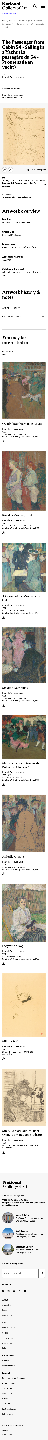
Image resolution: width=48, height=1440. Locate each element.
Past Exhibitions (9, 1408)
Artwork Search (9, 1383)
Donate (5, 1360)
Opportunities (8, 1365)
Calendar (6, 1332)
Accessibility (8, 1343)
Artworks (13, 20)
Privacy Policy (7, 1434)
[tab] (8, 353)
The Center (7, 1388)
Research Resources (12, 316)
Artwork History (11, 307)
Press (4, 1310)
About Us (6, 1305)
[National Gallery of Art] (24, 1184)
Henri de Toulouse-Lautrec (13, 95)
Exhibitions (7, 1348)
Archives (6, 1403)
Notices (5, 1430)
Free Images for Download (14, 1378)
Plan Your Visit (8, 1327)
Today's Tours (8, 1337)
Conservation (8, 1393)
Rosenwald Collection (11, 234)
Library (5, 1398)
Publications (7, 1414)
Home (4, 20)
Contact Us (7, 1315)
